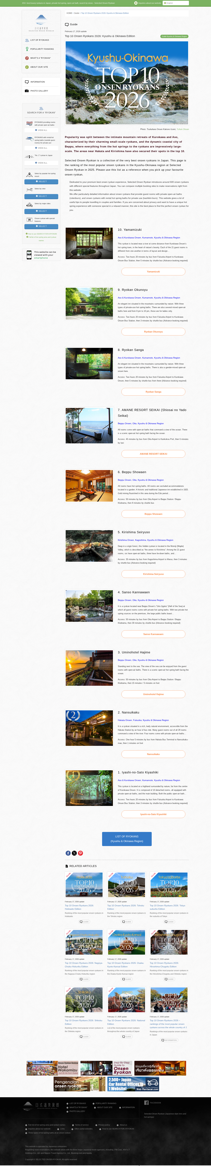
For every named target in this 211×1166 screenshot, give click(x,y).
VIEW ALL (42, 130)
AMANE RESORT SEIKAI (153, 454)
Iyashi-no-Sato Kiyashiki (153, 814)
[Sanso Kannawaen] (89, 622)
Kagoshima (140, 540)
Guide (76, 13)
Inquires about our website (39, 1129)
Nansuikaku (153, 754)
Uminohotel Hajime (153, 694)
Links (62, 1129)
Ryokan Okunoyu (153, 331)
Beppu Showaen (153, 514)
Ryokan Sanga (153, 391)
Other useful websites (83, 1129)
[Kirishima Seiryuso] (89, 562)
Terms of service (82, 1125)
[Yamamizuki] (89, 259)
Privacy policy (104, 1125)
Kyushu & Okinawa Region (167, 237)
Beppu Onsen (124, 423)
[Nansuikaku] (89, 746)
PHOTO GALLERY (39, 91)
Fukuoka (137, 720)
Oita (135, 423)
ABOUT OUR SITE (39, 67)
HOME (69, 13)
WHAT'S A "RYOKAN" (40, 58)
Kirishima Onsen (126, 540)
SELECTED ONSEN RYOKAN (41, 23)
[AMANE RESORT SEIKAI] (89, 443)
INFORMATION (38, 82)
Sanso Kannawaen (153, 634)
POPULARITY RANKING (42, 49)
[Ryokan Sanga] (89, 379)
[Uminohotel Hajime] (89, 686)
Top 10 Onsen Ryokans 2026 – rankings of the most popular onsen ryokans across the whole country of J (168, 1024)
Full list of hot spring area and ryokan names (46, 1125)
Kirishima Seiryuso (153, 574)
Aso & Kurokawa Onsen (129, 237)
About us (123, 1125)
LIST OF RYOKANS (39, 40)
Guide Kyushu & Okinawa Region (174, 36)
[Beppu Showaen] (89, 502)
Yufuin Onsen (183, 129)
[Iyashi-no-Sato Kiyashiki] (89, 806)
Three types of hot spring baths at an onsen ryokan (49, 1133)
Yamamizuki (153, 271)
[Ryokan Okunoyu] (89, 320)
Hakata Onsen (125, 720)
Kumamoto (147, 237)
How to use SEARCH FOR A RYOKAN (42, 234)
